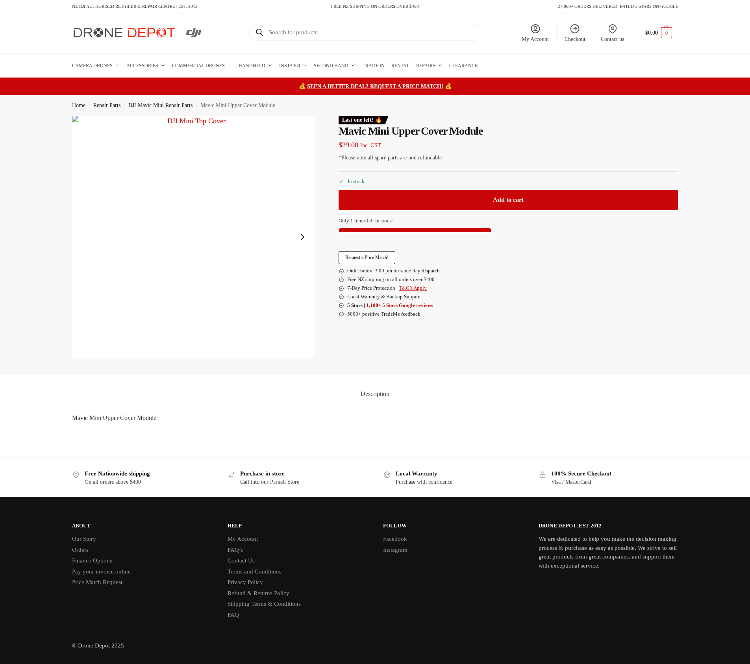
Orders (80, 550)
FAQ (233, 615)
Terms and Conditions (254, 571)
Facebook (395, 539)
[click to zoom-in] (193, 237)
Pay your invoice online (101, 571)
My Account (535, 39)
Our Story (84, 539)
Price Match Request (97, 582)
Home (78, 105)
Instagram (395, 550)
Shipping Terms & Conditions (264, 604)
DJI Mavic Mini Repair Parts (160, 105)
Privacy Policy (245, 582)
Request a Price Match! (367, 257)
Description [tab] (375, 393)
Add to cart (508, 199)
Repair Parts (106, 105)
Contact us (612, 39)
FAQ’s (235, 550)
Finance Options (92, 560)
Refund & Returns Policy (258, 593)
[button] (658, 32)
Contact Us (241, 560)
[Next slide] (302, 237)
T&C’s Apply (413, 288)
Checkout (575, 39)
